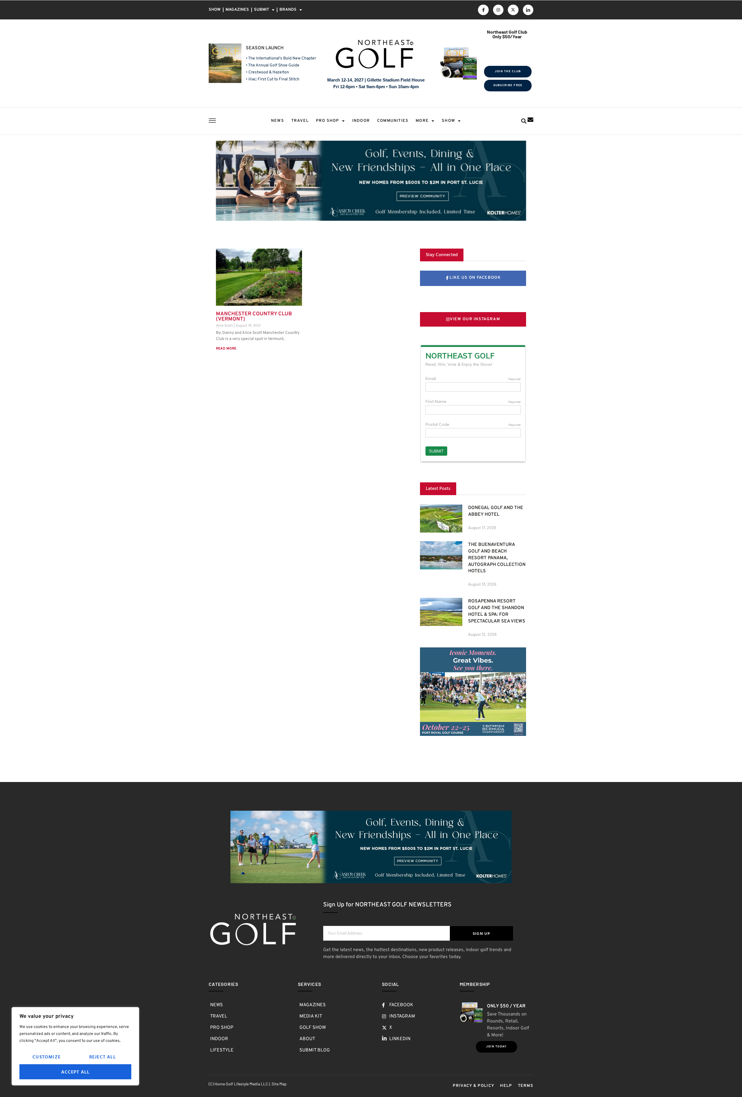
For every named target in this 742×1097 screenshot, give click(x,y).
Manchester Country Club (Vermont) (254, 317)
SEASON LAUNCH (264, 48)
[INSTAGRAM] (498, 10)
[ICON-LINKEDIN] (528, 10)
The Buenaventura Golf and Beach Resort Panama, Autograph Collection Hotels (496, 558)
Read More (226, 348)
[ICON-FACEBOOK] (483, 10)
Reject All (102, 1056)
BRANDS (288, 9)
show (448, 120)
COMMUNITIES (392, 120)
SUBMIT (261, 9)
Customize (46, 1056)
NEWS (277, 120)
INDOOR (361, 120)
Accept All (75, 1071)
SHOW (215, 9)
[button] (523, 121)
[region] (75, 1046)
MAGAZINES (237, 9)
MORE (422, 120)
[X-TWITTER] (513, 10)
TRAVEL (300, 120)
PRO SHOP (327, 120)
